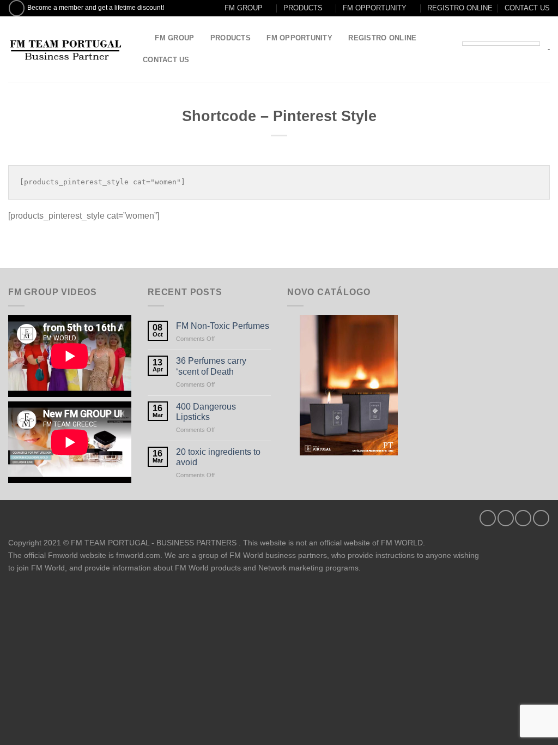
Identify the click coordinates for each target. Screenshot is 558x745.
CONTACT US (527, 8)
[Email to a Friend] (523, 518)
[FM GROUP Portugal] (65, 49)
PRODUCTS (303, 8)
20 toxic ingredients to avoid (218, 457)
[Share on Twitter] (506, 518)
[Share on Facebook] (488, 518)
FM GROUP (244, 8)
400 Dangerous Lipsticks (206, 412)
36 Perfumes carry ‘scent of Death (211, 366)
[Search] (143, 38)
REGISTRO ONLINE (460, 8)
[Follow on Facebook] (17, 8)
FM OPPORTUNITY (375, 8)
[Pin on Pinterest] (541, 518)
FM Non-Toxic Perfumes (222, 326)
